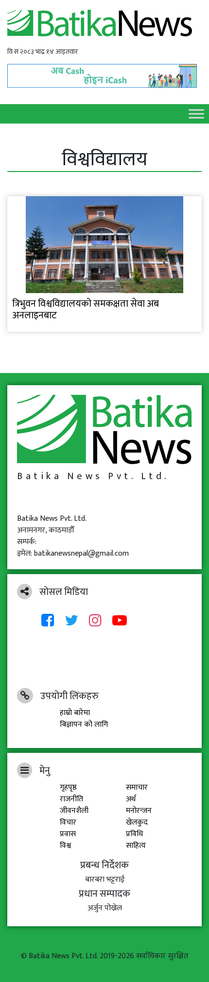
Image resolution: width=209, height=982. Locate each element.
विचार (68, 822)
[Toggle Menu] (196, 113)
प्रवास (68, 834)
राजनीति (71, 799)
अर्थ (131, 799)
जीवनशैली (74, 810)
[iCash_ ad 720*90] (104, 72)
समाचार (137, 787)
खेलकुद (137, 822)
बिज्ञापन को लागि (84, 724)
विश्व (65, 845)
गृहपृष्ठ (68, 787)
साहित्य (136, 845)
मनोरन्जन (139, 810)
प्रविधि (134, 834)
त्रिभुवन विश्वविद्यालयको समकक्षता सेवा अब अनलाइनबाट (85, 310)
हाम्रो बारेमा (75, 712)
